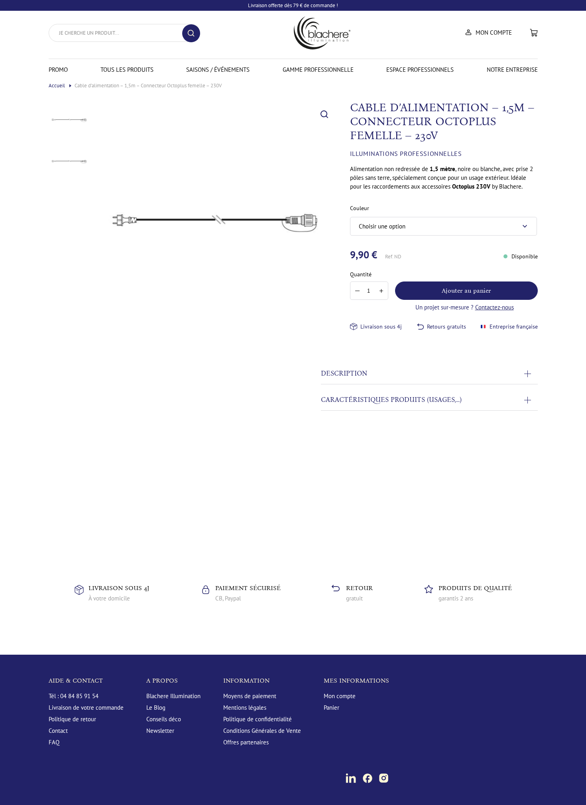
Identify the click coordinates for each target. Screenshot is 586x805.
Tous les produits (126, 69)
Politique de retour (72, 719)
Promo (58, 69)
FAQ (54, 742)
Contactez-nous (494, 307)
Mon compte (494, 32)
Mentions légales (244, 707)
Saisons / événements (218, 69)
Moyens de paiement (249, 696)
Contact (58, 730)
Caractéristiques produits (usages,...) (391, 400)
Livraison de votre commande (86, 707)
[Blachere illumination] (322, 32)
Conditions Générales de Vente (262, 730)
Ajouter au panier (466, 290)
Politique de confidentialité (257, 719)
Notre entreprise (512, 69)
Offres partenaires (246, 742)
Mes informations (356, 680)
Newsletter (160, 730)
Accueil (57, 85)
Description (344, 373)
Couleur (359, 208)
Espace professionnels (420, 69)
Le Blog (155, 707)
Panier (534, 33)
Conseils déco (163, 719)
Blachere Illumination (173, 696)
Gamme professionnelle (318, 69)
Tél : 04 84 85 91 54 (73, 696)
